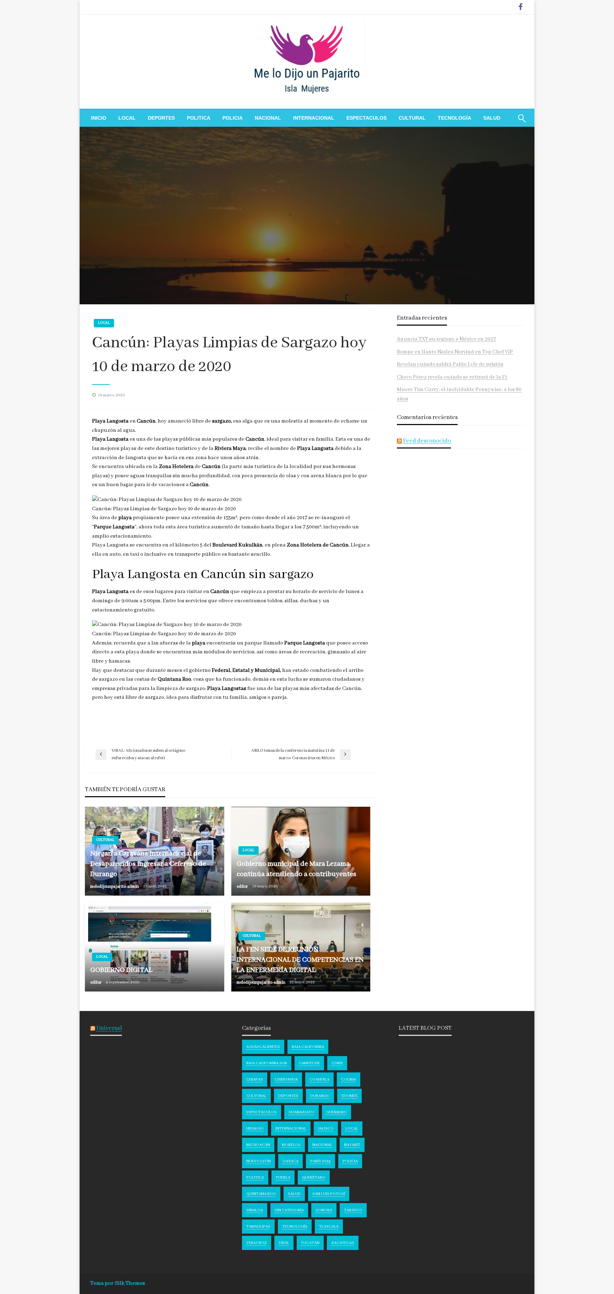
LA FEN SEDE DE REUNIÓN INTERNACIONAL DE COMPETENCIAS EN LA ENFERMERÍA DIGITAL (300, 960)
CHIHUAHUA (286, 1079)
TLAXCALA (329, 1226)
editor (243, 886)
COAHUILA (319, 1079)
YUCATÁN (310, 1242)
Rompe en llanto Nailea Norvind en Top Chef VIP (455, 352)
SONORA (324, 1210)
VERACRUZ (256, 1242)
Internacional (313, 118)
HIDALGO (255, 1128)
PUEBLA (283, 1177)
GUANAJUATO (301, 1112)
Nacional (268, 118)
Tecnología (454, 118)
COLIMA (348, 1079)
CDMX (337, 1063)
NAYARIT (352, 1144)
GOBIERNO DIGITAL (121, 970)
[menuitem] (98, 118)
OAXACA (290, 1161)
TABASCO (353, 1210)
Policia (232, 118)
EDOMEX (349, 1095)
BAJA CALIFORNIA (308, 1046)
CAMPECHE (309, 1063)
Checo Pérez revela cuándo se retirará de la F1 (452, 377)
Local (127, 118)
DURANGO (320, 1095)
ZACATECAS (342, 1242)
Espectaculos (366, 118)
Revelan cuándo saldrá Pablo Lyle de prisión (450, 364)
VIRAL (284, 1242)
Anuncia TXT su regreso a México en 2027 (446, 339)
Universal (109, 1028)
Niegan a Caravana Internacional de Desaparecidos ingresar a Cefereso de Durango (148, 864)
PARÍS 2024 (320, 1161)
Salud (491, 118)
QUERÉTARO (313, 1177)
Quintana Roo (261, 1193)
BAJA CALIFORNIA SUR (266, 1063)
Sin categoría (289, 1210)
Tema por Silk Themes (117, 1283)
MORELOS (291, 1144)
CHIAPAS (254, 1079)
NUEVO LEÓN (258, 1161)
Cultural (412, 118)
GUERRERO (336, 1112)
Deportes (161, 118)
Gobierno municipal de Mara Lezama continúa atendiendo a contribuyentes (296, 869)
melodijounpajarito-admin (115, 886)
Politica (198, 118)
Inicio (98, 118)
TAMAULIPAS (258, 1226)
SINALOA (254, 1210)
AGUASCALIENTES (263, 1046)
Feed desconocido (427, 441)
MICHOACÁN (258, 1144)
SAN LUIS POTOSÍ (328, 1193)
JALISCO (326, 1128)
